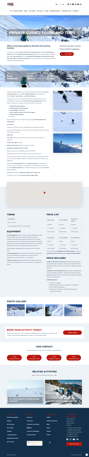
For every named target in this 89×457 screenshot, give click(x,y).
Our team (30, 420)
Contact (29, 427)
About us (29, 417)
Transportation (66, 10)
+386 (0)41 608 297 (72, 428)
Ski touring (32, 10)
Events (49, 431)
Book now (72, 332)
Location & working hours (33, 425)
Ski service (76, 10)
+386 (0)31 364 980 (72, 430)
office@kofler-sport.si (73, 436)
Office (48, 417)
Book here (68, 54)
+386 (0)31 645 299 (72, 432)
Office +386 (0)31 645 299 (74, 357)
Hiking (26, 10)
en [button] (63, 4)
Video (48, 434)
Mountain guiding (18, 10)
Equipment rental (55, 10)
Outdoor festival (52, 420)
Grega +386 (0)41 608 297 (14, 357)
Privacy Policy (31, 434)
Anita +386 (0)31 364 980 (34, 357)
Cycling (46, 10)
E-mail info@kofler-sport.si (54, 357)
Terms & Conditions (33, 431)
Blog (48, 424)
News (48, 427)
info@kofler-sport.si (73, 434)
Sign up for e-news (74, 443)
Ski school (40, 10)
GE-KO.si (80, 454)
